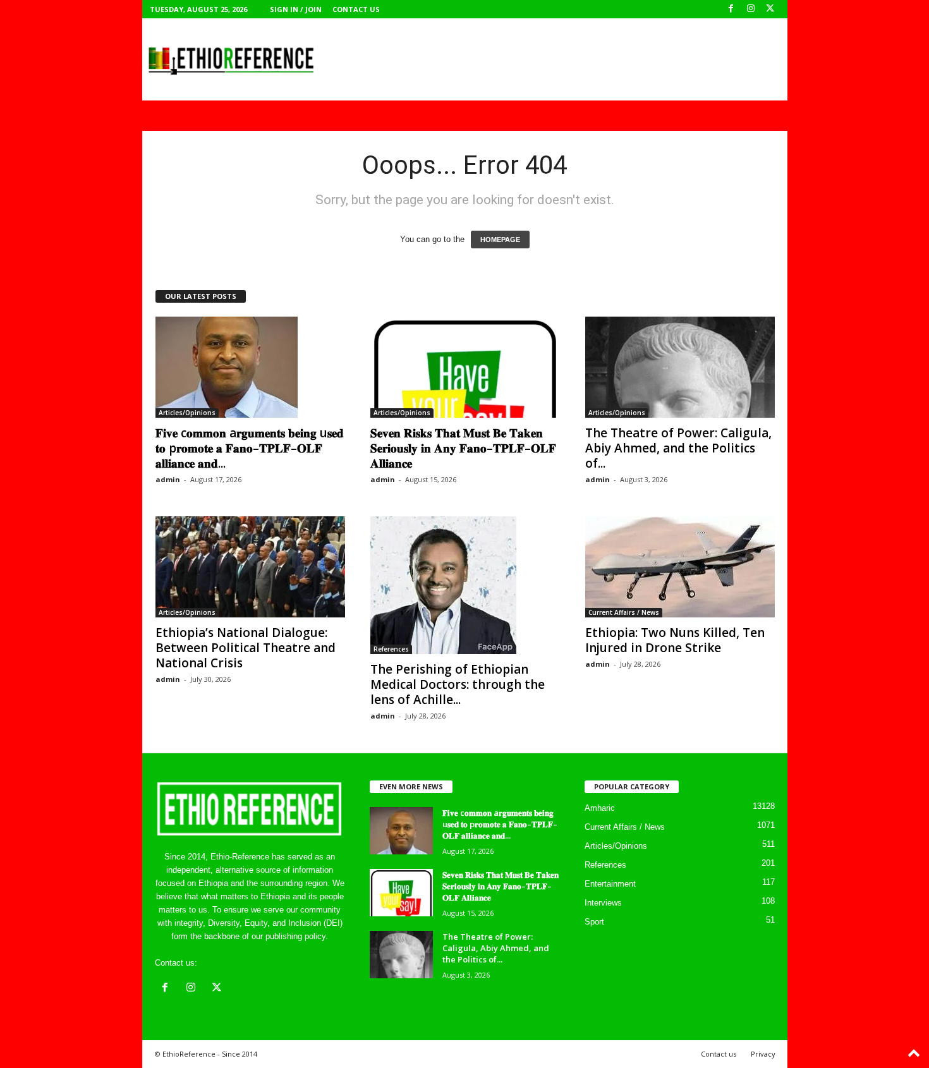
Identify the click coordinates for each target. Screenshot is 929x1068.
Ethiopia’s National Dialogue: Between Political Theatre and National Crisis (245, 647)
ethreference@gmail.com (245, 963)
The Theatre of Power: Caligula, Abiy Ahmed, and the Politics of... (678, 448)
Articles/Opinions (187, 412)
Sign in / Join (296, 9)
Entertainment (610, 884)
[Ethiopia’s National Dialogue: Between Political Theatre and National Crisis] (250, 566)
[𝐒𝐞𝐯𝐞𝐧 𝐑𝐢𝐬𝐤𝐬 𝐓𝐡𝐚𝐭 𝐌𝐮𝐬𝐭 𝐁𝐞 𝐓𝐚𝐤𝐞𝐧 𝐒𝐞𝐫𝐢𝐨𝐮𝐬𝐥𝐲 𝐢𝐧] (465, 367)
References (391, 649)
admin (167, 479)
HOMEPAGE (500, 239)
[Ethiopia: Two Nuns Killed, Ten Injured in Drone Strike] (680, 566)
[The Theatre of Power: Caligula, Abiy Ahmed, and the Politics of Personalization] (680, 367)
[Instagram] (750, 9)
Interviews (603, 902)
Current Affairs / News (623, 612)
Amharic (600, 808)
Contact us (356, 9)
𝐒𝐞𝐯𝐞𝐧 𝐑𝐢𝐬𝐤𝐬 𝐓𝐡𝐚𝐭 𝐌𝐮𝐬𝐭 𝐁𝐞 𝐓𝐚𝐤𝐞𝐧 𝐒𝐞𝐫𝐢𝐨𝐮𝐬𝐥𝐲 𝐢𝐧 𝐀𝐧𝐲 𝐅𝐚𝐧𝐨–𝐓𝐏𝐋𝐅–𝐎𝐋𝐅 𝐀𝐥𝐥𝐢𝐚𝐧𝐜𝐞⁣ (463, 448)
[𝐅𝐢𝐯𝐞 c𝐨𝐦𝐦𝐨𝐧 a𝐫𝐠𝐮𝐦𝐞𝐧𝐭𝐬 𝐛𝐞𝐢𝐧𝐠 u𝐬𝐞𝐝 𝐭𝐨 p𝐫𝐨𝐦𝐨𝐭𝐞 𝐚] (250, 367)
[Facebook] (731, 9)
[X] (770, 9)
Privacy (763, 1054)
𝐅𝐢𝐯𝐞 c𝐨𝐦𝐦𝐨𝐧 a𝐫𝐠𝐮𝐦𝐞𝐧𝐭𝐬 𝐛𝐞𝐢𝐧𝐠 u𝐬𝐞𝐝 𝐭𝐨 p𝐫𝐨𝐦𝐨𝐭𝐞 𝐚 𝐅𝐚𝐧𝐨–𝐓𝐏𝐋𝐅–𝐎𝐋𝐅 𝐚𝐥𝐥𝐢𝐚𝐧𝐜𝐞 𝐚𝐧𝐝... (249, 448)
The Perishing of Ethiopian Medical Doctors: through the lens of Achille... (457, 684)
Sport (594, 921)
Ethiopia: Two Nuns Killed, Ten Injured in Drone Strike (675, 640)
